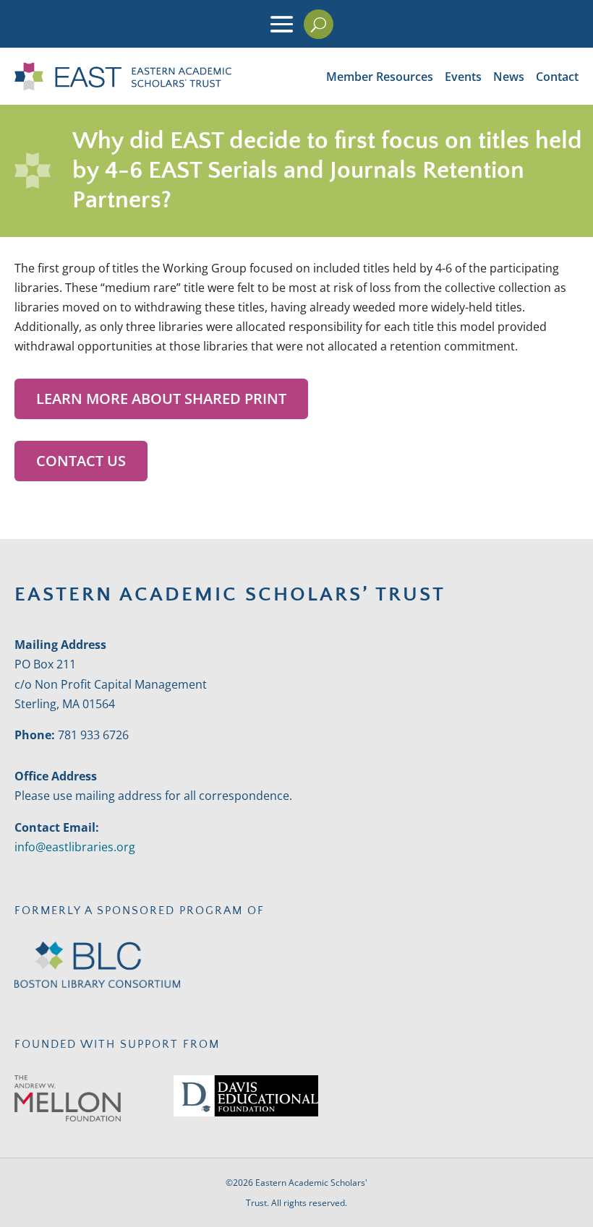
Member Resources (379, 77)
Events (463, 77)
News (508, 77)
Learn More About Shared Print (161, 398)
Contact (557, 77)
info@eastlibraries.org (74, 847)
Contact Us (81, 460)
